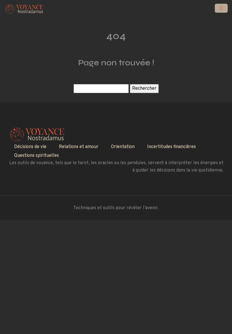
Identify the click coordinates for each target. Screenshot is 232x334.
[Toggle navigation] (221, 8)
